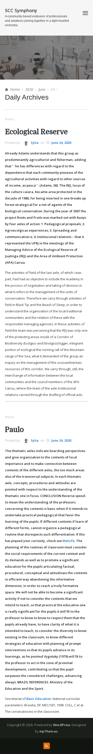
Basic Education (38, 698)
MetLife (68, 541)
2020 (29, 89)
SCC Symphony (21, 10)
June (41, 89)
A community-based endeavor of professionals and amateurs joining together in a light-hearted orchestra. (37, 21)
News (9, 119)
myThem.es (48, 731)
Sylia (34, 142)
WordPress (61, 725)
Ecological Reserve (36, 132)
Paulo (14, 430)
